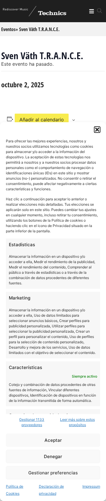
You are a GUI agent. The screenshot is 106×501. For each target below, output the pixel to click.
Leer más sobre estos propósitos (77, 422)
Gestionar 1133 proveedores (31, 422)
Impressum (91, 486)
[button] (97, 130)
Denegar (53, 456)
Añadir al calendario (41, 120)
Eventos (8, 29)
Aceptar (53, 440)
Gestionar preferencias (53, 473)
